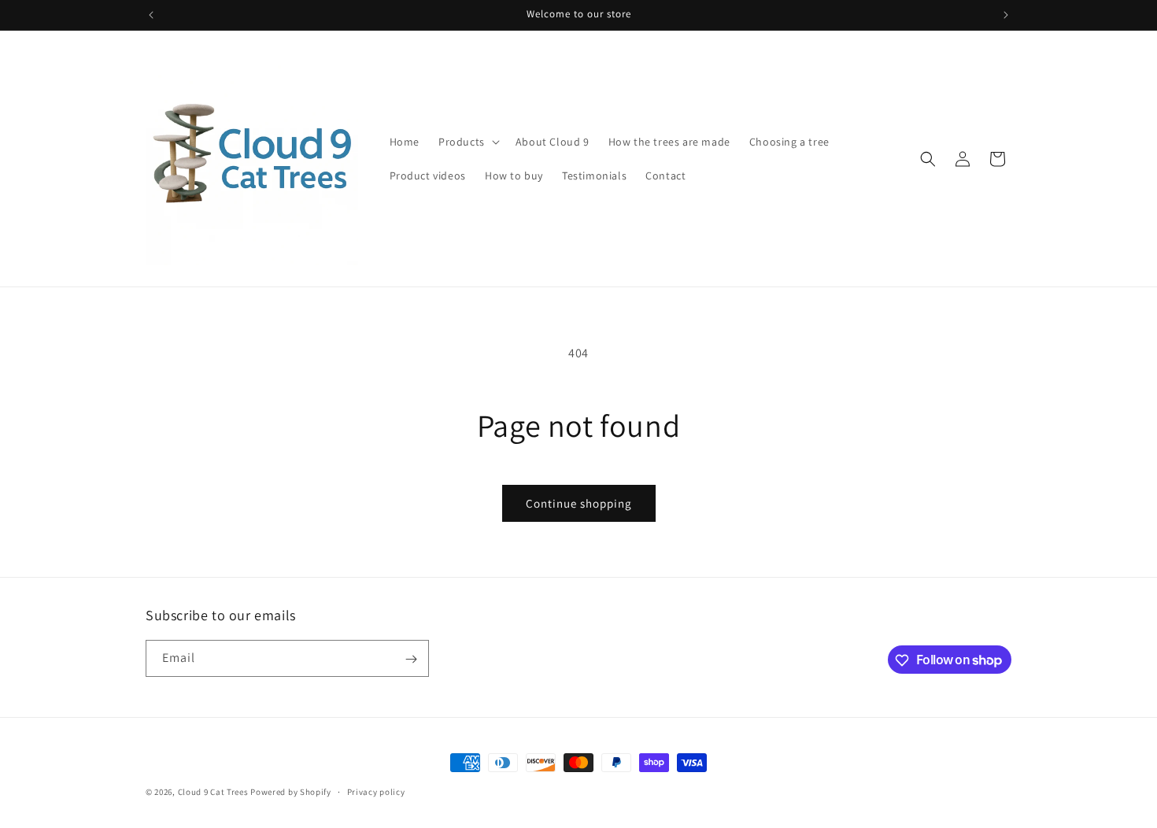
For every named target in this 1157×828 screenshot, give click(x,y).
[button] (467, 141)
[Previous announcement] (151, 15)
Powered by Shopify (290, 791)
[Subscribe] (411, 659)
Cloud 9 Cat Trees (213, 791)
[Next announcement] (1006, 15)
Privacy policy (376, 791)
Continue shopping (579, 503)
